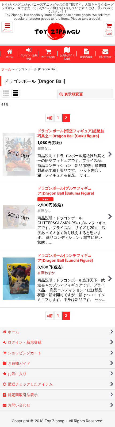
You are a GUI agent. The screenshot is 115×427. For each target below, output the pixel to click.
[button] (7, 27)
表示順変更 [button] (73, 94)
